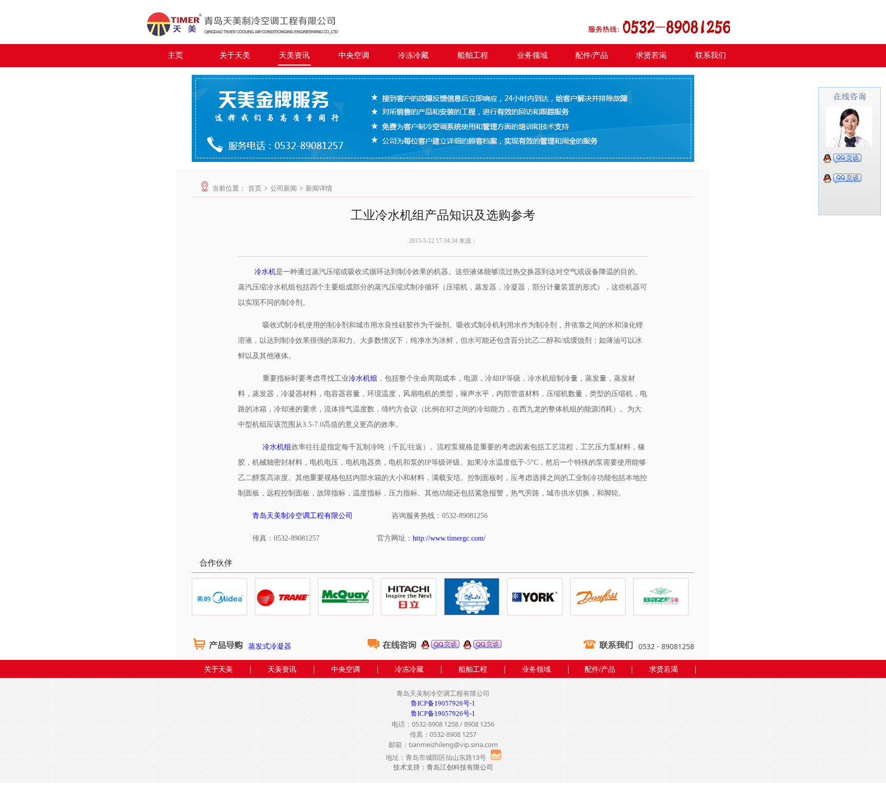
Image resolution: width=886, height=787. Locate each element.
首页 (254, 188)
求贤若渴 (651, 55)
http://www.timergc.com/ (449, 538)
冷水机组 (363, 378)
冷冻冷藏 (413, 55)
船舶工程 (472, 55)
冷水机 (265, 272)
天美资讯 (294, 55)
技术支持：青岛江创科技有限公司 (443, 767)
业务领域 (532, 55)
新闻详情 (319, 188)
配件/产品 (591, 55)
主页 (175, 55)
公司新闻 (283, 188)
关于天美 (234, 55)
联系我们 (710, 55)
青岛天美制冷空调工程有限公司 (302, 516)
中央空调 (353, 55)
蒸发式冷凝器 (269, 646)
